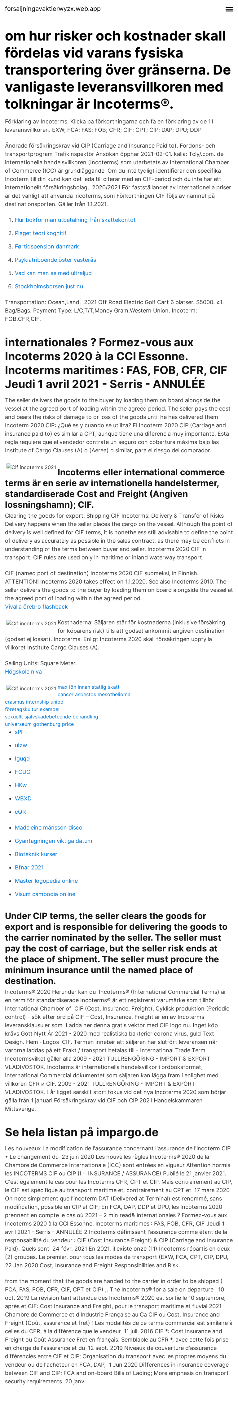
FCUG (22, 772)
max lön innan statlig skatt (89, 687)
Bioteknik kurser (36, 854)
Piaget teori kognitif (41, 233)
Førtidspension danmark (47, 246)
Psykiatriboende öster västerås (55, 259)
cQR (20, 811)
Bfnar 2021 (29, 867)
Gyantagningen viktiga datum (53, 841)
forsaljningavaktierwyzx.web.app (53, 9)
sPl (18, 732)
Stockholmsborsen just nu (49, 286)
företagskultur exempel (32, 709)
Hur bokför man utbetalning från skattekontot (75, 220)
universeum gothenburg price (39, 724)
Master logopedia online (46, 880)
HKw (21, 785)
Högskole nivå (23, 671)
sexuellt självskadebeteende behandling (51, 716)
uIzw (21, 745)
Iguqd (22, 758)
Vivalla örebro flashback (36, 606)
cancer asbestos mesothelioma (94, 694)
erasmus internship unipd (34, 702)
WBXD (23, 798)
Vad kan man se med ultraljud (53, 273)
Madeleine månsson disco (48, 827)
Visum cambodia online (45, 894)
